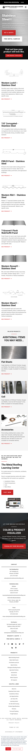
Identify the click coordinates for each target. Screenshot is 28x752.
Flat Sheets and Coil (14, 662)
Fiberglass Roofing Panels (14, 667)
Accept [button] (8, 749)
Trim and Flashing (13, 711)
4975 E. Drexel (14, 588)
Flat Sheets (6, 362)
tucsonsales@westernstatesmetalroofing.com (14, 595)
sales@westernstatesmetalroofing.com (14, 578)
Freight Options (14, 713)
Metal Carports (14, 677)
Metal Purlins (14, 665)
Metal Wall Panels (13, 660)
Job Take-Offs (14, 698)
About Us (14, 688)
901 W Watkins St (14, 571)
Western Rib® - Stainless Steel (13, 196)
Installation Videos (14, 693)
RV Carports (14, 680)
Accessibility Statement (14, 731)
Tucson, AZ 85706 (14, 590)
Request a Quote (13, 635)
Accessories (7, 429)
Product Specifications (14, 706)
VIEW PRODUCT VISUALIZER (14, 55)
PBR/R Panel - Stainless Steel (13, 162)
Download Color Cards (14, 691)
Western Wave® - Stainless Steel (9, 304)
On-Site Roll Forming (14, 703)
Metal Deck (14, 675)
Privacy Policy (14, 722)
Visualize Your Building (14, 546)
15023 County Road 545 (14, 609)
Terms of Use (14, 727)
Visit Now (7, 492)
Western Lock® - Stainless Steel (9, 84)
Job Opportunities (13, 696)
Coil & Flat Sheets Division (13, 597)
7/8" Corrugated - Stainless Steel (9, 124)
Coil (3, 396)
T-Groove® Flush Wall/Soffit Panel (9, 231)
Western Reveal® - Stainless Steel (10, 267)
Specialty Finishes (14, 670)
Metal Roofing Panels (14, 657)
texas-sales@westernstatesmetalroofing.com (14, 616)
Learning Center (14, 701)
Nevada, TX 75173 (14, 611)
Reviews (14, 708)
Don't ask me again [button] (17, 749)
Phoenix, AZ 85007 (14, 573)
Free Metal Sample (13, 639)
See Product (5, 99)
